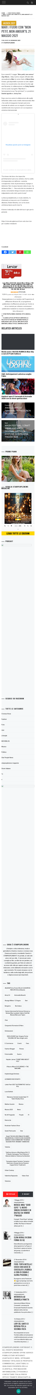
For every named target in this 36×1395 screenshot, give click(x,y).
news (19, 1109)
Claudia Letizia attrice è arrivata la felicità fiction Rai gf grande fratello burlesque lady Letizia (15, 319)
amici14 (7, 995)
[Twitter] (12, 251)
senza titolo (12, 323)
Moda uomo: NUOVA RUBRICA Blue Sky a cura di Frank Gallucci (18, 353)
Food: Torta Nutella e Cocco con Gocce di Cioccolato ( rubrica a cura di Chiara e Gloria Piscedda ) (23, 1269)
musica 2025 (9, 1109)
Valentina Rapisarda (11, 1176)
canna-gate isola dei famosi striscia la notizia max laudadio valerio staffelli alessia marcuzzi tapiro (17, 1013)
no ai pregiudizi (10, 1115)
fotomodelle (9, 1054)
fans (27, 1043)
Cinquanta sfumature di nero (14, 1025)
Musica (28, 314)
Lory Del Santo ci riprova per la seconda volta (21, 1326)
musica (21, 1104)
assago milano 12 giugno (13, 1000)
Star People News (9, 314)
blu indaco (18, 1006)
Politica (4, 752)
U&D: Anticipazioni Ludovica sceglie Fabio (16, 375)
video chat (25, 1176)
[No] (33, 1387)
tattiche (7, 1147)
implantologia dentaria (12, 1074)
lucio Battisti (9, 1091)
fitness (21, 1049)
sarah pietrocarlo (10, 1131)
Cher (6, 1020)
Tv (2, 774)
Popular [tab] (11, 1194)
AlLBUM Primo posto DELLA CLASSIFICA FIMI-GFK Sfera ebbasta (17, 989)
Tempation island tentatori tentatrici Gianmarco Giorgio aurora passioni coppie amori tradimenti (17, 1163)
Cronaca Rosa (6, 714)
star (21, 1131)
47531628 (22, 292)
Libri (3, 730)
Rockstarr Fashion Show (12, 1125)
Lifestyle (4, 736)
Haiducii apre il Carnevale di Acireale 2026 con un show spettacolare (17, 397)
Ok (19, 1391)
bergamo (8, 1006)
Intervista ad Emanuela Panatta (21, 1298)
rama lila (8, 1120)
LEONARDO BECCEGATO (12, 1079)
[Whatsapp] (27, 251)
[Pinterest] (20, 251)
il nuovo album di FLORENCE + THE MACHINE (18, 1067)
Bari (26, 1000)
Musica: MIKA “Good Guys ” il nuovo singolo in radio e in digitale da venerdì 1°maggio (22, 1210)
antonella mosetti (20, 995)
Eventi (20, 1043)
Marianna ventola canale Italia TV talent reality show (17, 1098)
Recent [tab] (26, 1194)
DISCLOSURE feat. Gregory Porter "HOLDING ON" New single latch (17, 1037)
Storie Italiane (6, 768)
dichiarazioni (9, 1031)
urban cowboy (9, 1170)
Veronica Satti (23, 323)
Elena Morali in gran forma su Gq (22, 1239)
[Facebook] (5, 251)
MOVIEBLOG (6, 741)
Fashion (18, 314)
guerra (19, 1054)
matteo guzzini (9, 1104)
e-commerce (9, 1043)
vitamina (7, 1181)
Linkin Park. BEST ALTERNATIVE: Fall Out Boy (17, 1085)
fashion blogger (10, 1049)
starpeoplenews (9, 43)
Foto (23, 314)
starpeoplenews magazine (10, 763)
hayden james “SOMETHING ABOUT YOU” (17, 1060)
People (21, 1115)
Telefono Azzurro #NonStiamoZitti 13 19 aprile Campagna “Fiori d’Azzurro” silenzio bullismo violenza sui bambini (18, 1154)
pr (28, 1115)
